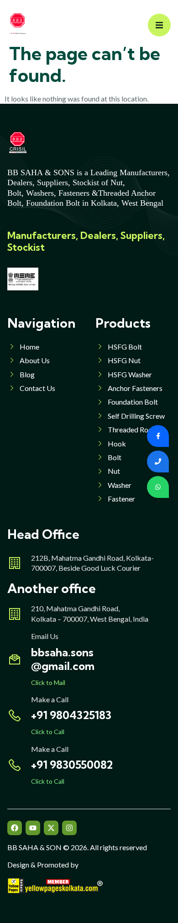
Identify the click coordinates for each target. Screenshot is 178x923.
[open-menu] (159, 25)
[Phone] (158, 461)
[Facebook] (14, 828)
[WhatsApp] (158, 487)
